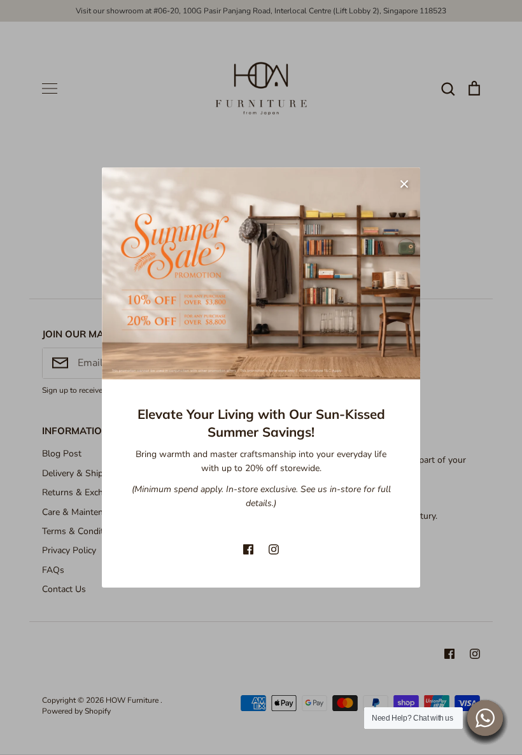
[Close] (404, 183)
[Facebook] (248, 549)
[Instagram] (273, 549)
